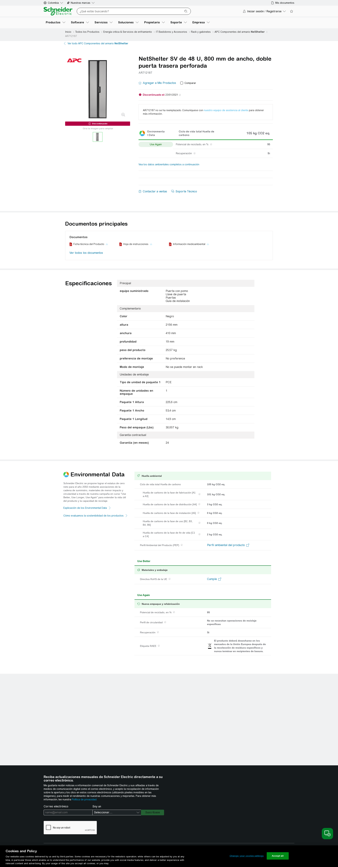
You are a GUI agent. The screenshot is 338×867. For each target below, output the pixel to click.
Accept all (278, 856)
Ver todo (98, 43)
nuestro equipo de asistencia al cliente (226, 110)
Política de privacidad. (84, 799)
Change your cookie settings (247, 856)
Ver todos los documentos (86, 252)
